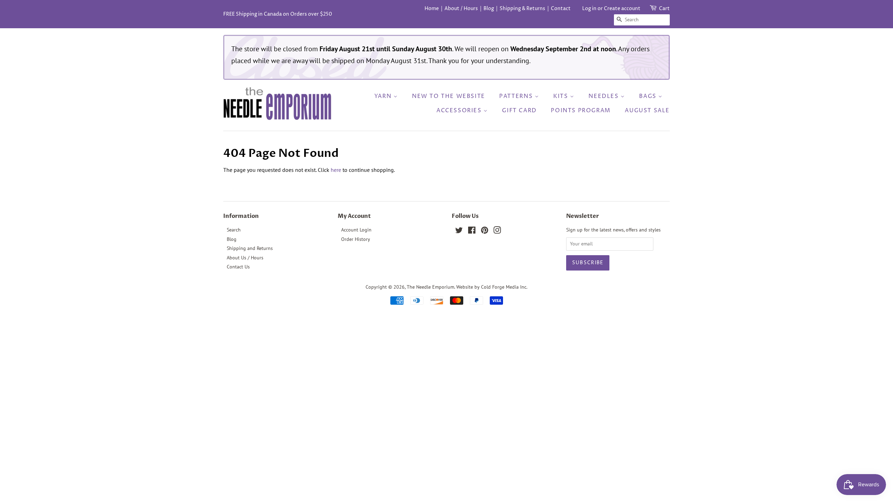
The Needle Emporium (430, 287)
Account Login (356, 230)
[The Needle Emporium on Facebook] (472, 231)
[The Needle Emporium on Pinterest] (484, 231)
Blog (488, 8)
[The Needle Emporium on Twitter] (459, 231)
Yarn (383, 96)
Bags (648, 96)
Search (234, 230)
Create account (622, 8)
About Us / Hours (245, 257)
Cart (664, 8)
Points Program (580, 110)
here (336, 169)
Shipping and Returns (250, 248)
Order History (355, 239)
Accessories (459, 110)
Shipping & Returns (522, 8)
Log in (589, 8)
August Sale (647, 110)
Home (432, 8)
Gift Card (519, 110)
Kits (561, 96)
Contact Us (238, 267)
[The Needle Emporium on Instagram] (497, 231)
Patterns (516, 96)
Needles (604, 96)
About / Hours (461, 8)
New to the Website (448, 96)
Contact (561, 8)
